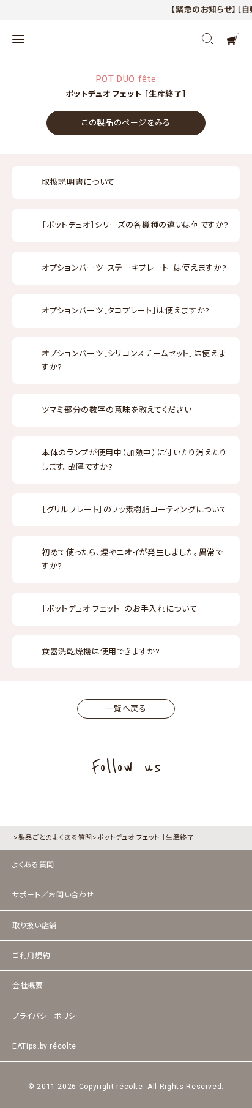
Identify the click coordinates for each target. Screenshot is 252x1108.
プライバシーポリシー (48, 1016)
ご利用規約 (31, 955)
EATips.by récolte (44, 1046)
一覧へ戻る (125, 708)
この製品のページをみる (126, 122)
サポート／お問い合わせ (53, 895)
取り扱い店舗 (34, 925)
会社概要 (27, 985)
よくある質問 (33, 865)
